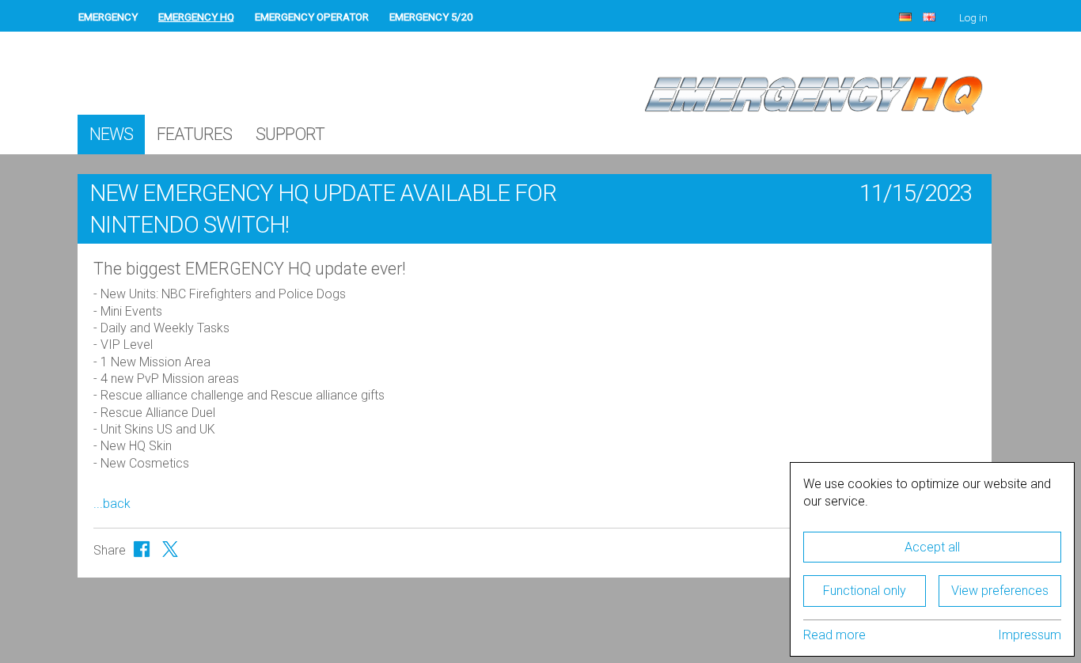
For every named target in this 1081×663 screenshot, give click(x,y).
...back (112, 503)
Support (290, 134)
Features (194, 134)
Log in (973, 18)
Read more (834, 634)
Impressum (1029, 634)
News (111, 134)
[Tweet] (170, 548)
